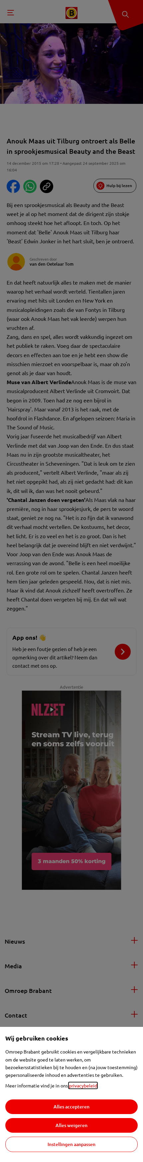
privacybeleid (83, 1085)
